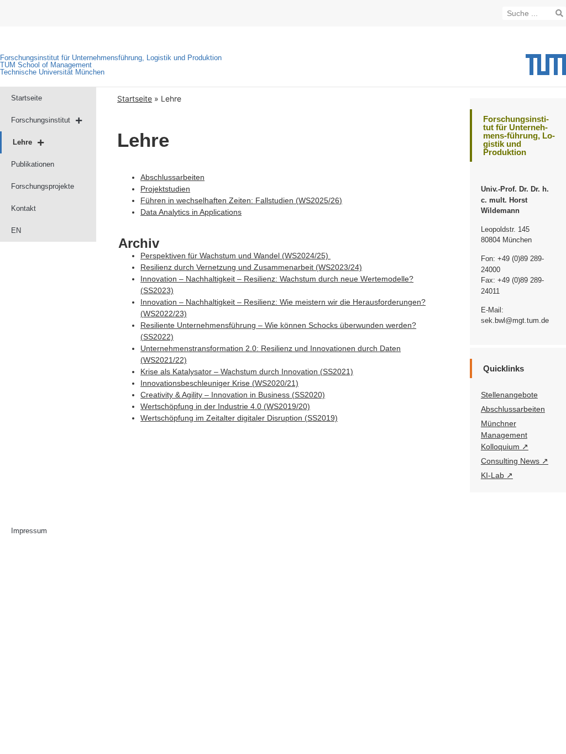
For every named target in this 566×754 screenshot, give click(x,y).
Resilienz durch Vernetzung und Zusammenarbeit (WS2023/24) (251, 267)
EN (16, 230)
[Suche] (559, 13)
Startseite (26, 98)
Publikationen (32, 164)
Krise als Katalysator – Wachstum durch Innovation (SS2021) (246, 371)
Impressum (29, 531)
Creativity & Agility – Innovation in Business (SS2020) (232, 394)
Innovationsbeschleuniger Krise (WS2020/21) (219, 383)
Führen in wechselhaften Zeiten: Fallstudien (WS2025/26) (241, 200)
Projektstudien (165, 188)
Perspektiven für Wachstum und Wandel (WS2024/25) (235, 255)
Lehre (22, 142)
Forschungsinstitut (40, 120)
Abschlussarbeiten (172, 177)
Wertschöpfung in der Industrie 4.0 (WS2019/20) (225, 406)
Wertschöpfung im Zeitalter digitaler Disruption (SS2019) (239, 417)
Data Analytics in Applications (191, 212)
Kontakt (23, 208)
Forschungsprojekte (42, 186)
